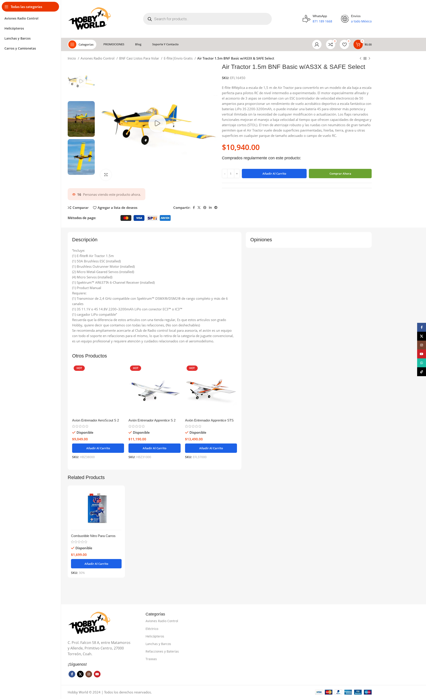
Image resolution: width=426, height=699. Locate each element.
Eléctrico (152, 629)
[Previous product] (360, 58)
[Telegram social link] (216, 207)
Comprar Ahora (340, 174)
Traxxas (151, 659)
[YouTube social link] (97, 674)
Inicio (72, 58)
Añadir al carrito (274, 174)
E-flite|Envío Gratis (178, 58)
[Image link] (90, 623)
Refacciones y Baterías (162, 651)
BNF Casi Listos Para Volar (139, 58)
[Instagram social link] (88, 674)
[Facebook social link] (193, 207)
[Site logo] (90, 18)
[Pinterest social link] (205, 207)
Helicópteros (155, 636)
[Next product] (369, 58)
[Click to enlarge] (105, 174)
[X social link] (199, 207)
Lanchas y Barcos (158, 644)
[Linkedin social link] (210, 207)
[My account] (317, 44)
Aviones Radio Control (98, 58)
